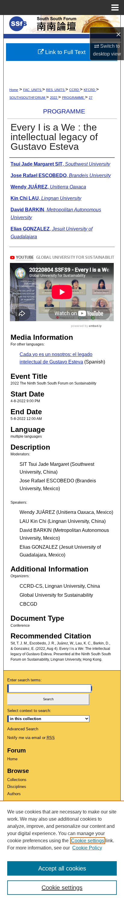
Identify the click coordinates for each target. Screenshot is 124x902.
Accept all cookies (62, 868)
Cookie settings (87, 840)
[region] (62, 851)
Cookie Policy (87, 847)
